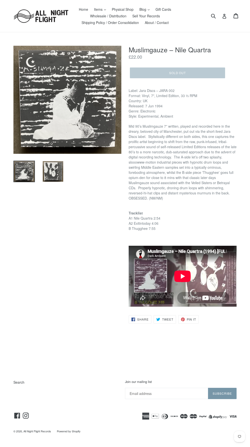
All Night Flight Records (37, 431)
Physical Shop (123, 9)
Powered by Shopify (69, 431)
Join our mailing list (138, 382)
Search (18, 382)
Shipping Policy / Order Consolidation (110, 22)
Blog (143, 9)
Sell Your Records (146, 15)
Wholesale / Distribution (108, 15)
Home (83, 9)
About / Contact (157, 22)
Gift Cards (163, 9)
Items (99, 9)
